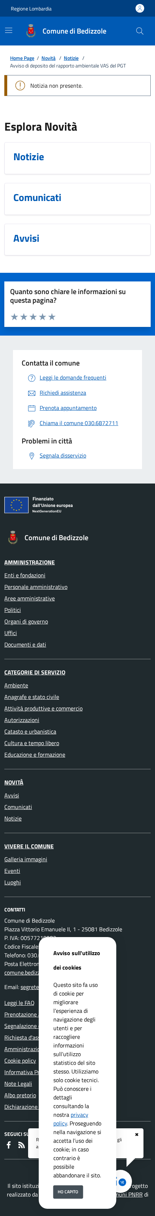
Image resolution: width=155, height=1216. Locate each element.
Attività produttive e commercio (43, 708)
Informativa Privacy (28, 1072)
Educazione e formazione (34, 754)
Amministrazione (29, 562)
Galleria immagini (25, 859)
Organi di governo (26, 621)
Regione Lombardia (31, 8)
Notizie (71, 58)
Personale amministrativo (35, 586)
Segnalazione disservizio (34, 1026)
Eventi (12, 870)
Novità (48, 58)
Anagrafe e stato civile (31, 696)
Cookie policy (20, 1060)
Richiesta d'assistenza (31, 1037)
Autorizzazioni (21, 720)
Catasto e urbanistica (30, 731)
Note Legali (18, 1083)
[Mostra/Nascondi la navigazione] (8, 30)
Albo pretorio (20, 1095)
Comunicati (18, 806)
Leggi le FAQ (19, 1002)
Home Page (22, 58)
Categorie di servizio (34, 672)
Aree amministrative (29, 598)
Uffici (10, 633)
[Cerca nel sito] (140, 31)
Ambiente (16, 685)
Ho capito (68, 1191)
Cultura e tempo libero (31, 743)
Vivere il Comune (29, 846)
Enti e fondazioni (24, 575)
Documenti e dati (25, 644)
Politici (12, 609)
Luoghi (12, 882)
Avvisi (11, 795)
